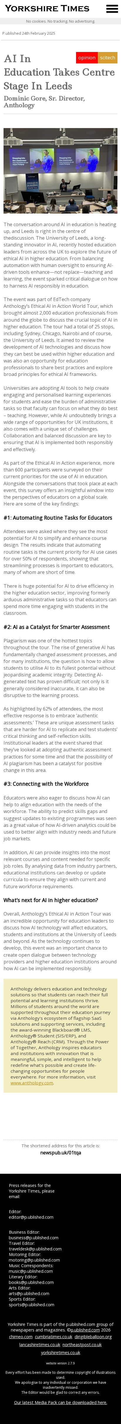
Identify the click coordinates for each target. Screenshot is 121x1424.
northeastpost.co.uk (82, 1344)
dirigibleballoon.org (93, 1336)
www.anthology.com (32, 1083)
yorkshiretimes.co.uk (60, 1352)
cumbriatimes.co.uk (53, 1336)
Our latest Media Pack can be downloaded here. (60, 1402)
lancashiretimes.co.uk (39, 1344)
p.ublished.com (85, 1330)
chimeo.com (21, 1336)
